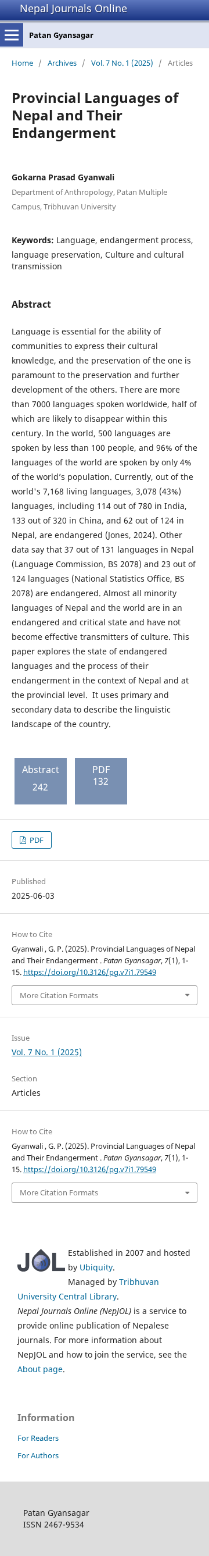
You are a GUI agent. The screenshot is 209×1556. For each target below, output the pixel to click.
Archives (62, 63)
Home (22, 63)
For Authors (38, 1455)
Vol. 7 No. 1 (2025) (122, 63)
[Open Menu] (11, 35)
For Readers (38, 1438)
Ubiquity (96, 1267)
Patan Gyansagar (61, 35)
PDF (36, 840)
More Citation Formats (59, 995)
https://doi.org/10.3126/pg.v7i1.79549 (89, 972)
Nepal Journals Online (73, 8)
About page (40, 1369)
